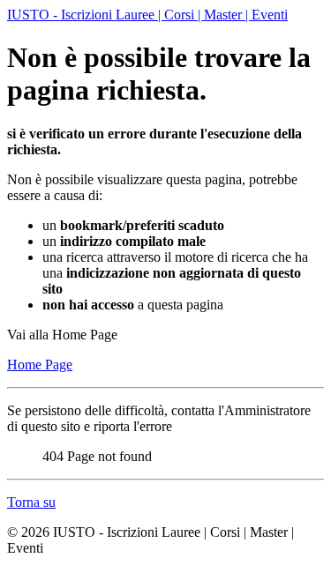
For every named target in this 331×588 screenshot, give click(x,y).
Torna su (31, 502)
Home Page (39, 364)
